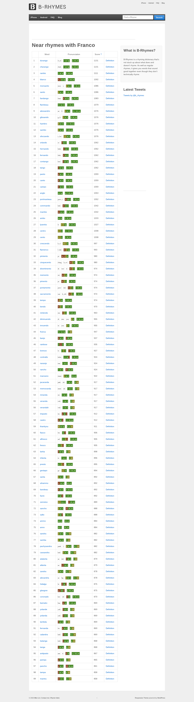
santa (42, 477)
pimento (43, 281)
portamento (45, 288)
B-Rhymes (50, 7)
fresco (43, 445)
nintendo (44, 313)
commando (45, 206)
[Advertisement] (83, 32)
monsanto (44, 86)
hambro (43, 124)
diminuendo (45, 319)
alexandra (44, 578)
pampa (43, 660)
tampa (43, 672)
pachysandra (46, 546)
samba (43, 540)
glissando (44, 117)
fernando (44, 155)
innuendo (44, 325)
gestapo (43, 470)
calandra (44, 634)
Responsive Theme (141, 698)
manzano (44, 376)
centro (43, 231)
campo (43, 187)
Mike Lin (37, 698)
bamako (43, 603)
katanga (43, 641)
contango (44, 161)
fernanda (44, 628)
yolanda (43, 615)
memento (44, 275)
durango (44, 60)
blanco (43, 79)
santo (42, 92)
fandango (44, 98)
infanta (43, 458)
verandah (44, 407)
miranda (43, 395)
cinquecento (45, 262)
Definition (110, 60)
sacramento (45, 294)
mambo (43, 212)
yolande (43, 609)
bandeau (44, 489)
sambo (43, 130)
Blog (163, 3)
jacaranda (44, 382)
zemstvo (44, 502)
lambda (43, 622)
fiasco (42, 433)
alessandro (45, 111)
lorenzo (43, 351)
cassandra (44, 552)
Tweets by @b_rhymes (133, 95)
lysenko (43, 224)
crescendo (44, 243)
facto (42, 496)
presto (43, 464)
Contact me (45, 698)
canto (42, 180)
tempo (43, 300)
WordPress (161, 698)
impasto (43, 414)
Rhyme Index (55, 698)
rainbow (43, 344)
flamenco (44, 250)
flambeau (44, 105)
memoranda (45, 388)
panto (42, 174)
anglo (42, 193)
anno (42, 527)
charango (44, 67)
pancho (43, 666)
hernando (44, 149)
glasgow (43, 590)
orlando (43, 142)
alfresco (43, 439)
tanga (42, 647)
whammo (44, 483)
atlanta (43, 565)
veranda (43, 401)
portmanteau (46, 199)
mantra (43, 679)
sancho (43, 508)
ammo (43, 521)
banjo (42, 338)
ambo (42, 218)
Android (151, 3)
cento (42, 237)
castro (43, 420)
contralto (44, 357)
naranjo (43, 363)
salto (42, 515)
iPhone (143, 3)
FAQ (157, 3)
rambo (43, 73)
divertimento (45, 268)
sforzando (44, 136)
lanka (42, 451)
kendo (43, 306)
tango (42, 168)
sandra (43, 533)
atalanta (43, 559)
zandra (43, 571)
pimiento (44, 256)
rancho (43, 369)
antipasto (44, 653)
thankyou (44, 426)
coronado (44, 597)
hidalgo (43, 584)
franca (43, 332)
